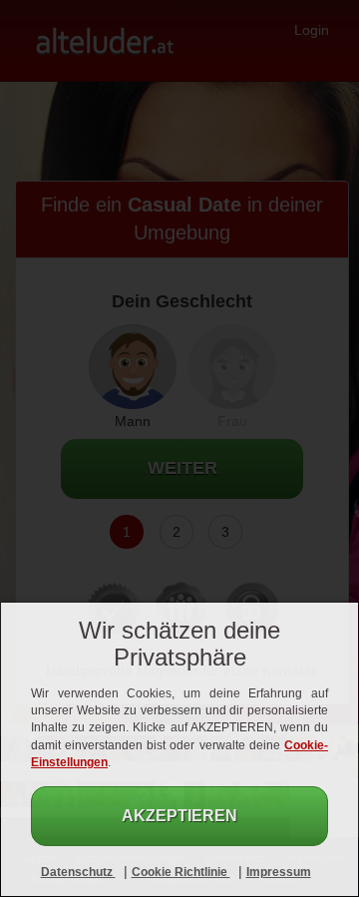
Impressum (278, 872)
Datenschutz (78, 872)
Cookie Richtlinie (181, 872)
